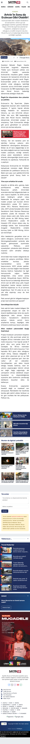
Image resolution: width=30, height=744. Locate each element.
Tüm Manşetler (7, 695)
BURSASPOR (6, 704)
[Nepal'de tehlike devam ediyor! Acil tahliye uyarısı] (22, 446)
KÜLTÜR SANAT (15, 708)
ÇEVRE (14, 704)
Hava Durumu (7, 689)
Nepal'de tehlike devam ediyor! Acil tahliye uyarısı (22, 453)
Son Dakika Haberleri (9, 696)
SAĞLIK (12, 710)
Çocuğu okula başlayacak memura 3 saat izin (7, 453)
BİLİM (10, 703)
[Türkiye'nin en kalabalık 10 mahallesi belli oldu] (7, 476)
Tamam (3, 736)
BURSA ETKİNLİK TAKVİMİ (10, 713)
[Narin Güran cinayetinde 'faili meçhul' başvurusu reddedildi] (22, 460)
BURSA (3, 7)
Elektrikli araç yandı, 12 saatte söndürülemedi (22, 481)
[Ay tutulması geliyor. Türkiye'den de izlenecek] (7, 460)
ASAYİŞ (17, 7)
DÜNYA (21, 704)
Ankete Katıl (6, 607)
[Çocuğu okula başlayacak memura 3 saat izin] (7, 446)
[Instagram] (15, 684)
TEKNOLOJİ (6, 711)
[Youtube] (18, 684)
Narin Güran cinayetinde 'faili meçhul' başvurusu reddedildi (21, 467)
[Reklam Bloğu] (15, 639)
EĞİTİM (4, 706)
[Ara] (27, 2)
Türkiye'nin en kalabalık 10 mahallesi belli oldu (7, 481)
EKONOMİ (11, 706)
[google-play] (19, 717)
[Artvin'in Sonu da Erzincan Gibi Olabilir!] (15, 47)
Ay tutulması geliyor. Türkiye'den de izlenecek (7, 467)
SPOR (18, 710)
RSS (4, 724)
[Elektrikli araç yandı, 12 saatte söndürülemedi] (22, 476)
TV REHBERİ (22, 713)
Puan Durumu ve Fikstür (10, 693)
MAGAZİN (24, 708)
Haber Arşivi (6, 698)
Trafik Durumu (7, 691)
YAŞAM (23, 7)
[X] (12, 684)
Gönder (4, 511)
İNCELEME (5, 708)
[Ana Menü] (2, 2)
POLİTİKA (5, 710)
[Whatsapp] (21, 684)
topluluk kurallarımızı (17, 516)
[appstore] (10, 717)
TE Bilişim (19, 728)
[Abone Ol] (24, 57)
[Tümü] (28, 539)
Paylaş (5, 57)
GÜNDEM (10, 7)
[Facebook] (9, 684)
